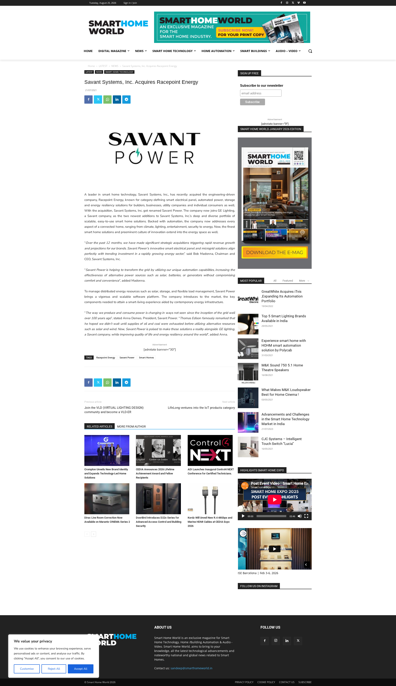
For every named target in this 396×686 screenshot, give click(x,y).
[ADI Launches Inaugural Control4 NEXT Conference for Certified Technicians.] (211, 450)
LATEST (103, 66)
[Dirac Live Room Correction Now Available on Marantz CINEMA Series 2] (108, 498)
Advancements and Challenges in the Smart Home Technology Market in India (285, 419)
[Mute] (300, 516)
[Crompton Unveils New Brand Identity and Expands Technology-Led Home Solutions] (108, 450)
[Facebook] (281, 3)
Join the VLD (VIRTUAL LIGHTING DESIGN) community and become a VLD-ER (114, 410)
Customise (27, 669)
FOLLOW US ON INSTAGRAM (258, 586)
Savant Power (127, 357)
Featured (288, 280)
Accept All (80, 669)
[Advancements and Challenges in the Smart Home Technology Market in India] (248, 422)
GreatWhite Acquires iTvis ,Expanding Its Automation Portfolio (282, 296)
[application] (275, 499)
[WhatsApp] (107, 99)
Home (91, 66)
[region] (53, 656)
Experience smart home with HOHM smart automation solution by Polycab (284, 345)
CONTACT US (287, 682)
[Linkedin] (117, 99)
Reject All (54, 669)
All (274, 280)
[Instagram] (287, 3)
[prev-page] (87, 534)
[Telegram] (126, 99)
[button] (310, 51)
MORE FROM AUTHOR (131, 426)
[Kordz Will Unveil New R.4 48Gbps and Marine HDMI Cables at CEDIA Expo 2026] (211, 498)
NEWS (114, 66)
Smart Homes (146, 357)
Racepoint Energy (105, 357)
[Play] (243, 516)
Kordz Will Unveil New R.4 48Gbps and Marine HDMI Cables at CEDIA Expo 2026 (210, 521)
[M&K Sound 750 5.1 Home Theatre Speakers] (248, 373)
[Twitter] (293, 3)
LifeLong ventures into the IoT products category (201, 408)
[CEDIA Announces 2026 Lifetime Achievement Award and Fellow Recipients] (159, 450)
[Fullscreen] (306, 516)
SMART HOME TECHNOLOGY (119, 71)
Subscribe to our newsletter (261, 85)
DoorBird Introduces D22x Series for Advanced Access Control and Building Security (158, 521)
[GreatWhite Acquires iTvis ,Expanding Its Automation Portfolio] (248, 299)
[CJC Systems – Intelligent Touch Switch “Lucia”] (248, 447)
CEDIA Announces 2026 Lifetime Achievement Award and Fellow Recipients (155, 473)
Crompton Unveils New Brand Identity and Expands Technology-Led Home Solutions (106, 473)
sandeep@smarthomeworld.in (191, 668)
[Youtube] (304, 3)
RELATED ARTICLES (99, 426)
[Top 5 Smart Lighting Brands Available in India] (248, 324)
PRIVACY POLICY (244, 682)
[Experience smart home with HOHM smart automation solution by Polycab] (248, 348)
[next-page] (93, 534)
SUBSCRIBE (305, 682)
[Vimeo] (298, 3)
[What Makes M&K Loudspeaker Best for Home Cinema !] (248, 397)
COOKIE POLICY (266, 682)
